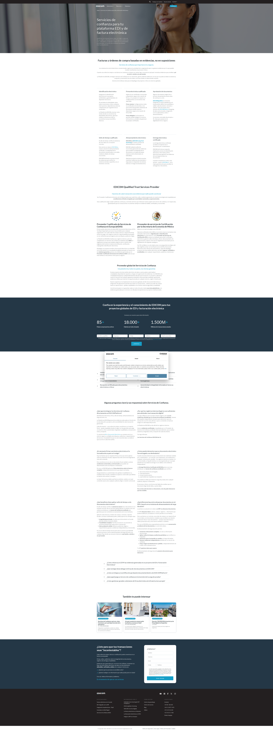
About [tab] (157, 358)
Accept (157, 376)
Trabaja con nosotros (157, 1)
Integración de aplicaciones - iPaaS (105, 707)
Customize (135, 376)
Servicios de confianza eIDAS (104, 712)
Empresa (127, 6)
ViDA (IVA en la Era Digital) (130, 708)
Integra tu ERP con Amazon (130, 716)
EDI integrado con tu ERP (103, 704)
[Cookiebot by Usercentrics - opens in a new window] (160, 354)
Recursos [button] (118, 6)
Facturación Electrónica (114, 434)
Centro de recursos (148, 704)
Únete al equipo (168, 715)
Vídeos (145, 710)
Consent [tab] (115, 358)
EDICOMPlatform (164, 109)
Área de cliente (167, 1)
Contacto (173, 6)
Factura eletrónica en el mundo (104, 702)
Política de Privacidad (165, 728)
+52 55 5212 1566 (169, 712)
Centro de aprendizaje (149, 702)
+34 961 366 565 (168, 704)
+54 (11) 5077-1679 (169, 707)
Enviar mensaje (160, 678)
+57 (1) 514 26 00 (168, 710)
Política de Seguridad (148, 728)
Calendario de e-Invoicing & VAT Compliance (131, 702)
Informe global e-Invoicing (130, 706)
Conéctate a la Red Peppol (103, 710)
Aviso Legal (156, 728)
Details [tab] (136, 358)
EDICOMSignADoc (158, 101)
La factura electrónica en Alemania (132, 711)
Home (98, 10)
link (165, 368)
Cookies (173, 728)
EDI (106, 434)
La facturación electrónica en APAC (132, 714)
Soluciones (110, 6)
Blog (145, 707)
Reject (116, 376)
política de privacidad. (157, 339)
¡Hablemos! (136, 343)
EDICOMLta (115, 147)
